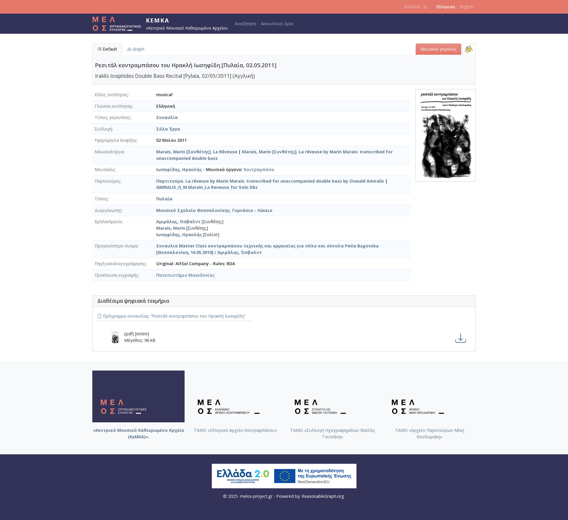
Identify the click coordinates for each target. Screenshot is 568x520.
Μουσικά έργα (109, 151)
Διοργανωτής (108, 210)
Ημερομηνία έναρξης (116, 140)
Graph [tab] (137, 49)
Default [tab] (109, 49)
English (466, 6)
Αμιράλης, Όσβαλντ (178, 221)
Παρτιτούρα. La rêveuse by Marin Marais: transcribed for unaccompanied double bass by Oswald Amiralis (270, 181)
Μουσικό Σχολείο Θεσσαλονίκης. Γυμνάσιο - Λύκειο (214, 210)
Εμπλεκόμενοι (108, 221)
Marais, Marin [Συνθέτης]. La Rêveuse (196, 151)
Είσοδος (412, 6)
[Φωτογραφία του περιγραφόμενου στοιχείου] (445, 135)
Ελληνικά (445, 6)
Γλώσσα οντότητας (113, 106)
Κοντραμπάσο (259, 169)
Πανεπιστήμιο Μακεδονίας (185, 275)
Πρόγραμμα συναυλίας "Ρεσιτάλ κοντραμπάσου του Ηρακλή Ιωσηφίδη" (173, 316)
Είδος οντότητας (111, 94)
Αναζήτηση (245, 23)
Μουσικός (105, 169)
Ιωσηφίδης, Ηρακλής (179, 169)
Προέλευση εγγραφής (116, 275)
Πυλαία (164, 199)
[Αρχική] (119, 23)
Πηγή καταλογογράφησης (120, 263)
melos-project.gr (256, 496)
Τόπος (101, 199)
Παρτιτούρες (107, 181)
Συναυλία (167, 117)
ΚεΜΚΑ (157, 20)
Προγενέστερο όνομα (116, 246)
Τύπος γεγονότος (112, 117)
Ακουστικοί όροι (277, 23)
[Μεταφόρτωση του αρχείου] (460, 338)
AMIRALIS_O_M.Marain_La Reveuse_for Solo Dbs (207, 187)
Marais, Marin (170, 228)
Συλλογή (103, 129)
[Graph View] (469, 49)
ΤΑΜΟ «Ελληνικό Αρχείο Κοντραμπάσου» (235, 430)
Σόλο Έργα (168, 129)
